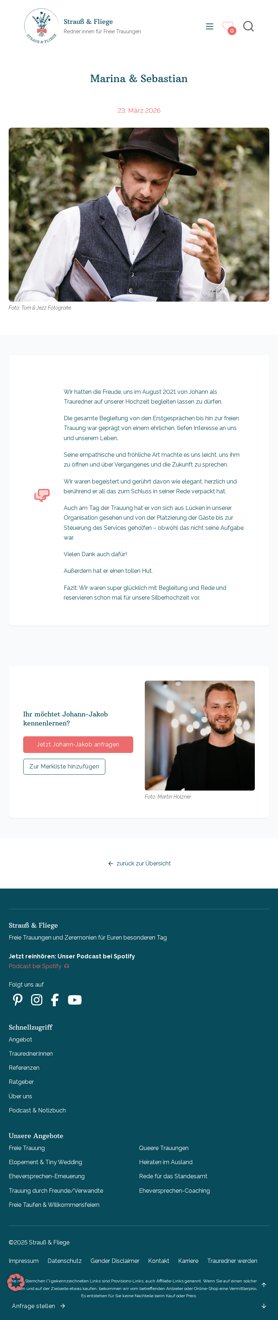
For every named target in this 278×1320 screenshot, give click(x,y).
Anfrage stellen (33, 1306)
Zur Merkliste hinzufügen (64, 766)
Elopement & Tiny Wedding (45, 1162)
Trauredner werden (232, 1260)
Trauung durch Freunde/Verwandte (56, 1190)
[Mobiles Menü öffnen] (209, 26)
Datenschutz (64, 1260)
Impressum (24, 1260)
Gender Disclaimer (114, 1260)
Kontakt (158, 1260)
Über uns (20, 1096)
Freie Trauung (27, 1148)
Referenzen (24, 1067)
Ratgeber (21, 1081)
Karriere (188, 1260)
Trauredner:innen (31, 1053)
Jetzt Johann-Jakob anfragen (78, 744)
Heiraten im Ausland (166, 1162)
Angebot (20, 1039)
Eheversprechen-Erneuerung (47, 1176)
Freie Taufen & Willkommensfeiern (54, 1204)
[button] (16, 1282)
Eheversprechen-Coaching (174, 1190)
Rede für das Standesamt (173, 1176)
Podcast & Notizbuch (37, 1110)
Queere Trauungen (164, 1148)
